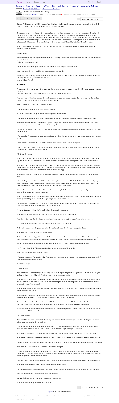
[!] (62, 14)
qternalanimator (47, 9)
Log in (99, 2)
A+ (27, 18)
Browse (28, 2)
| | (39, 18)
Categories (20, 6)
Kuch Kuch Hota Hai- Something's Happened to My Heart (75, 6)
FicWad (19, 2)
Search (36, 2)
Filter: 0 (90, 2)
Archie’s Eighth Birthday (31, 9)
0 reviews (56, 9)
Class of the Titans (43, 6)
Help (43, 2)
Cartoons (30, 6)
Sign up (50, 391)
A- (18, 18)
